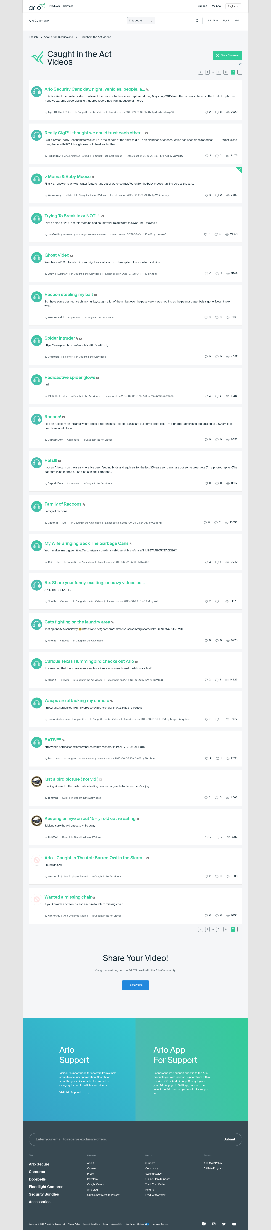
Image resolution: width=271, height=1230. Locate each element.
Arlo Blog (92, 1190)
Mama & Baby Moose (70, 177)
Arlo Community (39, 20)
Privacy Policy (74, 1224)
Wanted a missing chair (69, 897)
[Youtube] (234, 1224)
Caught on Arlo (96, 1184)
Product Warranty (155, 1195)
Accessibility (117, 1224)
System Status (153, 1174)
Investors (92, 1179)
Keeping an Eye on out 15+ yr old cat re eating (91, 819)
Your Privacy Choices (135, 1224)
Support (202, 6)
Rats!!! (51, 460)
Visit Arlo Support (70, 1092)
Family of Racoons (63, 504)
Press (90, 1174)
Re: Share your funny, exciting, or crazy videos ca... (95, 583)
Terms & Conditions (91, 1224)
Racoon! (53, 417)
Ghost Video (57, 255)
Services (68, 6)
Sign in (226, 20)
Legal (105, 1224)
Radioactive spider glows (70, 377)
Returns (149, 1190)
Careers (91, 1168)
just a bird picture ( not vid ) (72, 779)
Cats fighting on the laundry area (78, 622)
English (33, 37)
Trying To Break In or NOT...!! (73, 216)
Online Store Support (157, 1179)
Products (54, 6)
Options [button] (240, 65)
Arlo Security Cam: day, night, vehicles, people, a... (95, 89)
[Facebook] (204, 1223)
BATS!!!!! (53, 740)
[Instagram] (213, 1223)
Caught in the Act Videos (91, 112)
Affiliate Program (213, 1168)
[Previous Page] (200, 72)
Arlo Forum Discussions (58, 37)
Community (151, 1168)
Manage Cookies (160, 1224)
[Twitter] (224, 1224)
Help (237, 20)
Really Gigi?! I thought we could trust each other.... (95, 133)
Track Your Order (155, 1184)
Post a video (136, 985)
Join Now (213, 20)
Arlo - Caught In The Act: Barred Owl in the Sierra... (95, 858)
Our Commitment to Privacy (103, 1195)
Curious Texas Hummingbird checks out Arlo (90, 661)
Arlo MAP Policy (213, 1163)
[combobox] (178, 20)
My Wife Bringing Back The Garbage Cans (87, 543)
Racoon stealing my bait (69, 294)
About (90, 1163)
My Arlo (216, 6)
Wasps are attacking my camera (77, 701)
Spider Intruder (60, 338)
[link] (213, 72)
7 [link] (233, 72)
